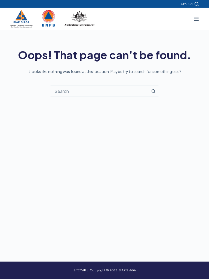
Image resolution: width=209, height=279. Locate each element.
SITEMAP (79, 270)
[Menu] (196, 18)
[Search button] (153, 91)
